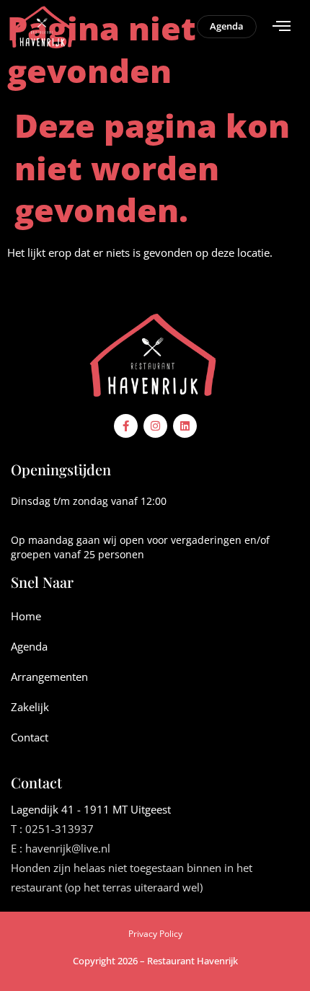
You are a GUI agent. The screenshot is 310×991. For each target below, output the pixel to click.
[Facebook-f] (126, 426)
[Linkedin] (185, 426)
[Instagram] (155, 426)
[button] (282, 26)
